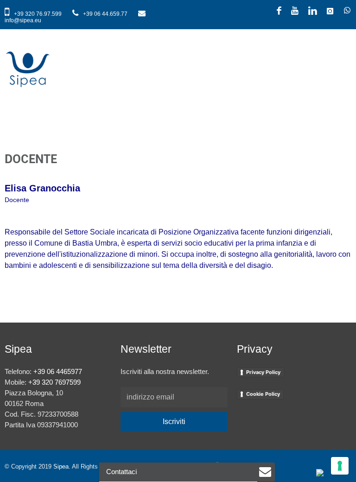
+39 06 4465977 (57, 371)
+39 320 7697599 (54, 382)
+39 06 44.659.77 (105, 14)
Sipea (61, 466)
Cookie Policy (263, 394)
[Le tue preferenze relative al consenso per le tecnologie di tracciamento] (340, 466)
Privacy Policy (263, 372)
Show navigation (342, 53)
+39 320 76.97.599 (38, 14)
